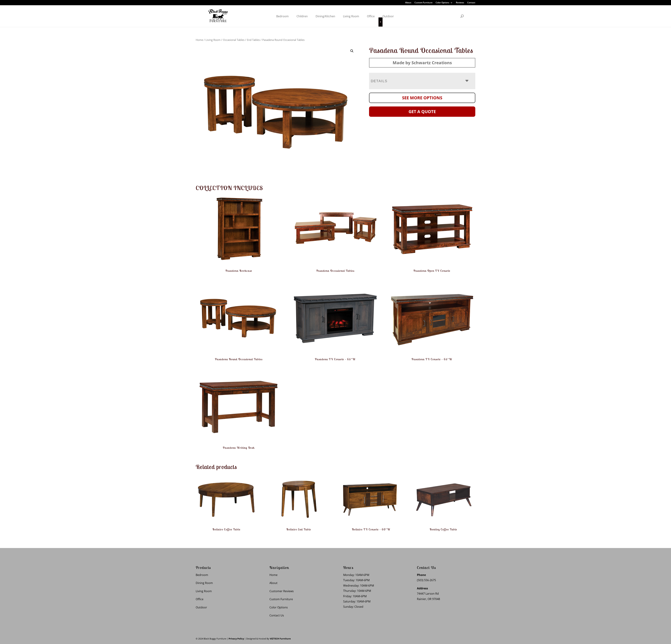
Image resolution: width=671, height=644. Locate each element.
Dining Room (204, 583)
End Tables (253, 40)
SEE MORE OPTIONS (422, 98)
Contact (471, 3)
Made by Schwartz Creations (422, 62)
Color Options (442, 3)
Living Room (351, 16)
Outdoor (388, 16)
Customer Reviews (281, 591)
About (408, 3)
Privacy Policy (236, 638)
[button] (352, 51)
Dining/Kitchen (325, 16)
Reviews (460, 3)
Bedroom (282, 16)
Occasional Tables (233, 40)
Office (371, 16)
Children (302, 16)
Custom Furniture (423, 3)
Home (199, 40)
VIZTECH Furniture (280, 638)
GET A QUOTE (422, 111)
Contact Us (276, 615)
